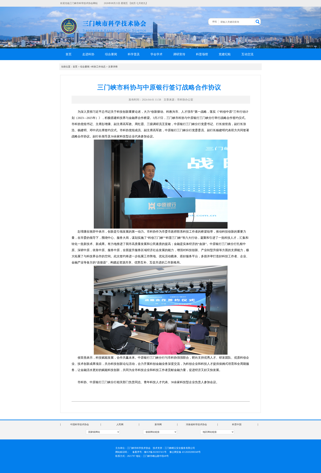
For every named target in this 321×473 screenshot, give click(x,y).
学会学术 (156, 54)
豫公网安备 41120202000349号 (185, 452)
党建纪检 (225, 54)
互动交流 (247, 54)
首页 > (76, 66)
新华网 (158, 424)
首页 (69, 54)
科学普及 (134, 54)
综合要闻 (111, 54)
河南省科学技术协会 (196, 424)
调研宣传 (179, 54)
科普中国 (236, 424)
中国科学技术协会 (79, 424)
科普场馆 (202, 54)
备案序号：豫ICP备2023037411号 (149, 452)
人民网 (119, 424)
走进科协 (88, 54)
